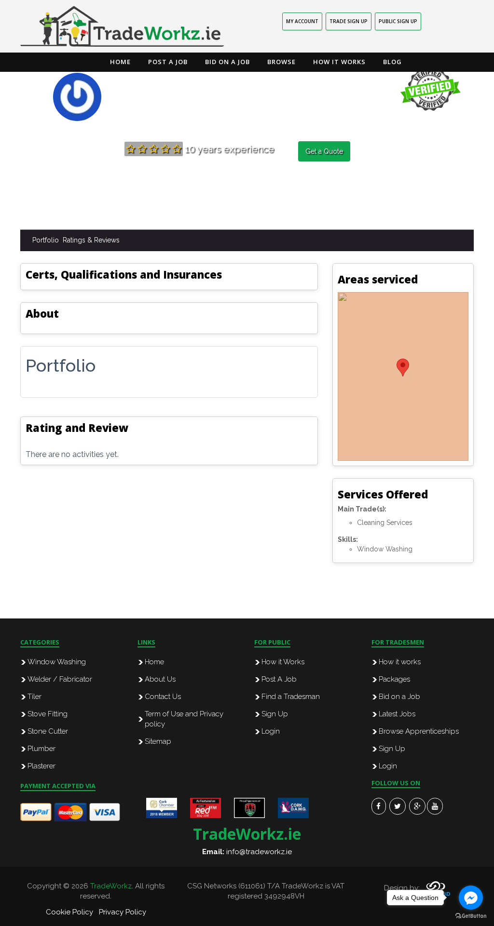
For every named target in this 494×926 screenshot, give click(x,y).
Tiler (34, 696)
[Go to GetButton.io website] (470, 916)
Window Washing (56, 662)
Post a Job (168, 61)
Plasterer (41, 766)
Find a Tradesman (290, 696)
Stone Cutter (47, 731)
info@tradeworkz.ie (259, 851)
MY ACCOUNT (302, 21)
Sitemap (158, 741)
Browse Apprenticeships (419, 731)
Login (270, 731)
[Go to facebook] (471, 898)
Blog (392, 61)
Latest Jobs (397, 714)
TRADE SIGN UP (348, 21)
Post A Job (279, 679)
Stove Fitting (47, 714)
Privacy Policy (122, 912)
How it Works (339, 61)
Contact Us (163, 696)
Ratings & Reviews (91, 240)
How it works (400, 662)
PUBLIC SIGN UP (398, 21)
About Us (160, 679)
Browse (281, 61)
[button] (403, 367)
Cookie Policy (69, 912)
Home (120, 61)
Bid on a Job (227, 61)
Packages (394, 679)
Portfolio (45, 240)
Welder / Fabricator (59, 679)
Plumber (41, 748)
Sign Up (274, 714)
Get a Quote (324, 151)
